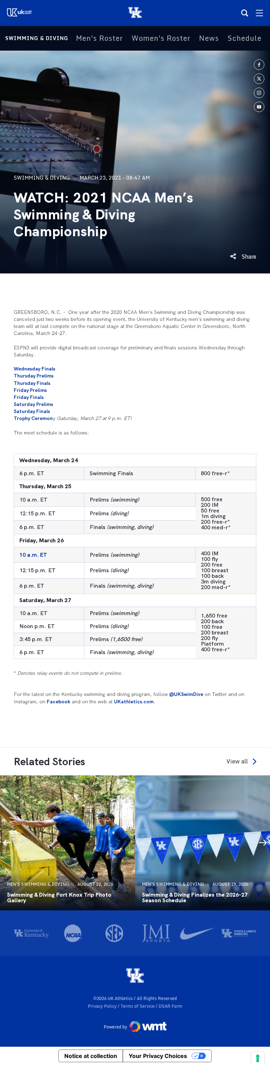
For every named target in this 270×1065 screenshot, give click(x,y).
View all (237, 761)
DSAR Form (170, 1006)
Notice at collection (90, 1055)
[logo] (135, 976)
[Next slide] (263, 843)
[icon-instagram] (259, 93)
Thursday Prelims (33, 376)
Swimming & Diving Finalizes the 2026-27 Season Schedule (195, 897)
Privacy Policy (103, 1006)
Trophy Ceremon (33, 418)
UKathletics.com (134, 701)
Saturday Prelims (33, 404)
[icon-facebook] (259, 64)
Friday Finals (29, 397)
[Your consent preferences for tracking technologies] (257, 1058)
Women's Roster (161, 38)
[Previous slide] (7, 843)
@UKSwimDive (186, 694)
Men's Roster (99, 38)
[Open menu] (259, 13)
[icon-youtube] (259, 107)
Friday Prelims (30, 390)
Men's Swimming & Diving (38, 884)
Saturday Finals (32, 411)
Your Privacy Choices (158, 1055)
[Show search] (244, 13)
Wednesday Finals (34, 369)
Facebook (58, 701)
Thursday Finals (32, 383)
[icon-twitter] (259, 78)
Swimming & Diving (36, 38)
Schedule (244, 38)
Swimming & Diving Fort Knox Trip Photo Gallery (59, 897)
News (209, 38)
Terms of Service (138, 1006)
